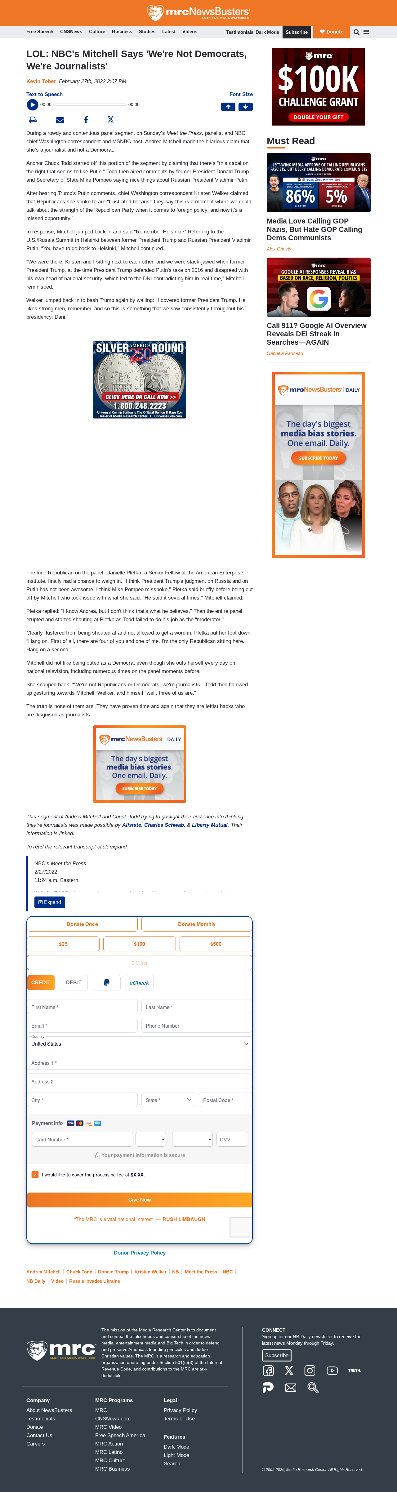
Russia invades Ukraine (94, 1281)
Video (57, 1281)
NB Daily (35, 1281)
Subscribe (297, 32)
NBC (228, 1271)
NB (175, 1271)
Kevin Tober (41, 81)
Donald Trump (113, 1271)
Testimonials (239, 32)
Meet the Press (201, 1271)
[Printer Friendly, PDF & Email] (60, 121)
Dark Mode (267, 32)
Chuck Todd (79, 1271)
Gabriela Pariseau (285, 353)
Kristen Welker (151, 1271)
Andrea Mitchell (43, 1271)
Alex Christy (279, 248)
